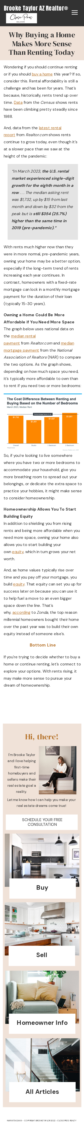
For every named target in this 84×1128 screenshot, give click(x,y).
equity (17, 551)
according (21, 612)
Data (18, 102)
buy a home (42, 74)
